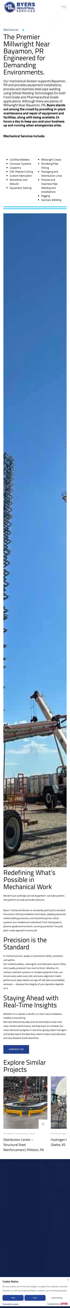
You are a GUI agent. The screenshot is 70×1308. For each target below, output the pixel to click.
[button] (63, 7)
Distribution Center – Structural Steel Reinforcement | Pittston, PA (23, 1144)
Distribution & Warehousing (15, 1133)
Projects (31, 1133)
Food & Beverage (58, 1133)
